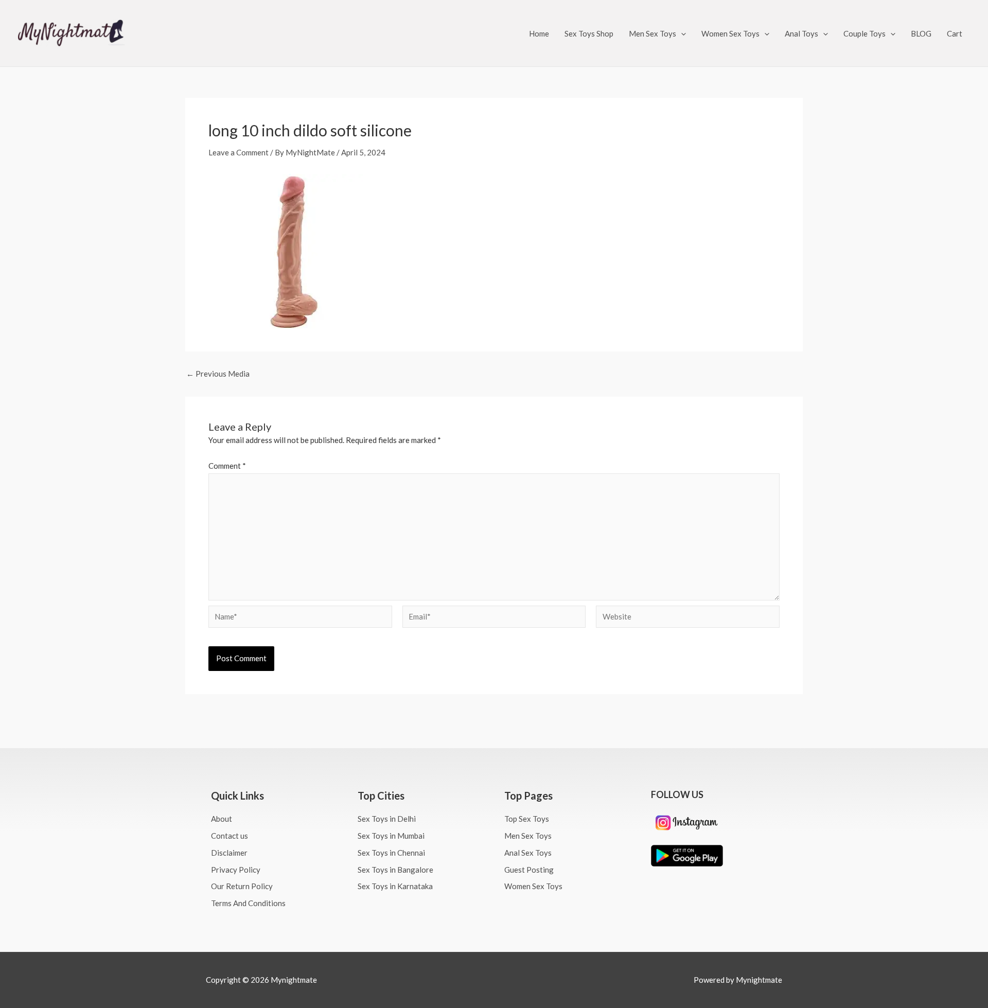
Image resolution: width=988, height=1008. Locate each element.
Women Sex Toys (730, 33)
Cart (954, 33)
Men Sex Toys (652, 33)
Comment (227, 465)
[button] (681, 33)
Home (539, 33)
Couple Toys (864, 33)
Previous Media (218, 374)
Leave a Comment (238, 152)
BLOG (921, 33)
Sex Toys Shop (588, 33)
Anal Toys (801, 33)
